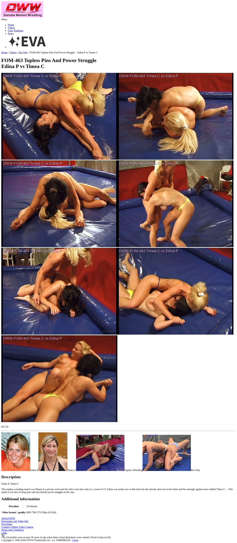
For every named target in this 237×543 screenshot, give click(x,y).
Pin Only (23, 52)
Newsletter (6, 524)
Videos (11, 27)
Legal (75, 540)
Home (11, 24)
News (11, 33)
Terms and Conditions (12, 530)
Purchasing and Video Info (15, 521)
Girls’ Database (15, 30)
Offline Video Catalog (22, 527)
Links (4, 532)
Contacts (5, 527)
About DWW (8, 518)
